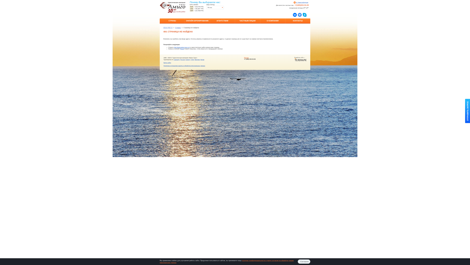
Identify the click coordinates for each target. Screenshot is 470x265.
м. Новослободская (302, 2)
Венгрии (197, 59)
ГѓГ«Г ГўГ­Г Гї (167, 28)
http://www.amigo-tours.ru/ (182, 47)
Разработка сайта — (300, 57)
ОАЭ (192, 59)
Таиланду (177, 59)
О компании (273, 21)
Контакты (298, 21)
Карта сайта (167, 62)
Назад (182, 49)
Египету (188, 59)
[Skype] (305, 14)
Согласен (304, 262)
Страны (172, 21)
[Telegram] (300, 14)
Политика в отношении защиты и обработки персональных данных (184, 65)
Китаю (202, 59)
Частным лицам (248, 21)
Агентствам (222, 21)
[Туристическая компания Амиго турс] (172, 7)
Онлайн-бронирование (197, 21)
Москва (246, 57)
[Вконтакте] (295, 14)
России (182, 59)
